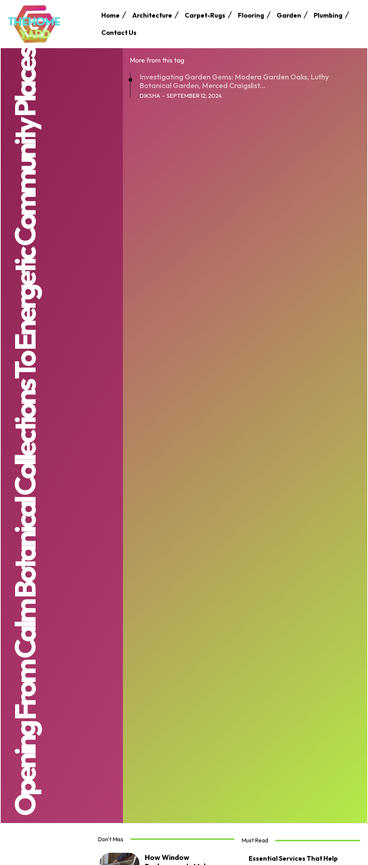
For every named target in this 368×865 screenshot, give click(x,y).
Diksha (149, 95)
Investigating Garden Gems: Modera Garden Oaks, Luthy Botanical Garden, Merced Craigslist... (234, 81)
